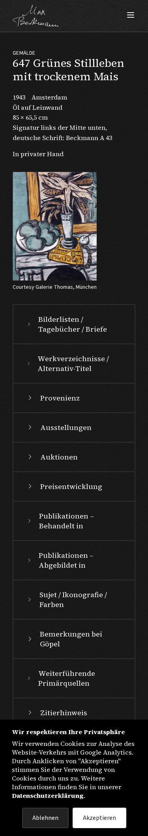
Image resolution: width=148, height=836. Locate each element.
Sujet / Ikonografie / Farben (73, 599)
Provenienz (60, 398)
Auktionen (59, 457)
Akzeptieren (99, 818)
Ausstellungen (66, 427)
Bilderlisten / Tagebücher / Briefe (72, 324)
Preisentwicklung (71, 486)
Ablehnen (45, 818)
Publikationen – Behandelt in (66, 521)
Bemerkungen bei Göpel (71, 639)
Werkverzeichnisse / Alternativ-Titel (73, 363)
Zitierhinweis (63, 713)
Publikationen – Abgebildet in (66, 560)
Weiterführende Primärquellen (66, 678)
